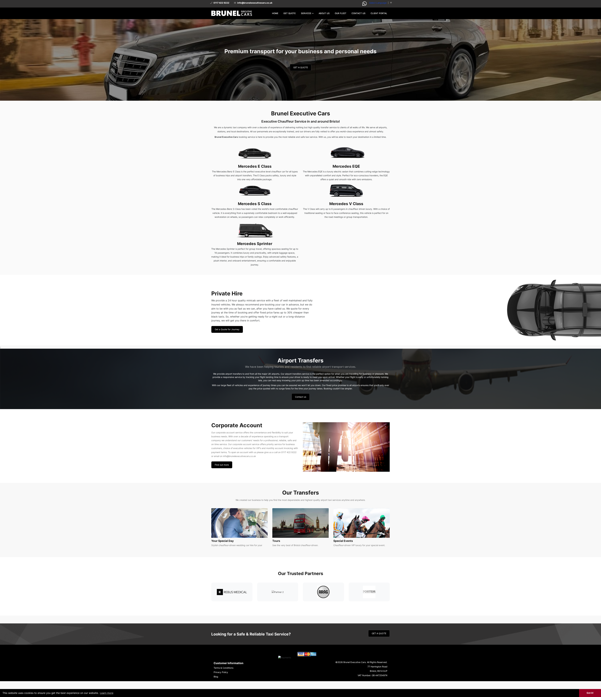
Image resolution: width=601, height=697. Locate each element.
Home (275, 13)
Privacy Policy (221, 672)
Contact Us (358, 13)
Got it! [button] (590, 693)
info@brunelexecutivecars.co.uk (254, 2)
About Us (324, 13)
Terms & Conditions (223, 667)
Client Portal (379, 13)
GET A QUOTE (300, 67)
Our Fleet (340, 13)
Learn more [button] (106, 692)
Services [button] (306, 13)
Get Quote (289, 13)
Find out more (222, 464)
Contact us (300, 396)
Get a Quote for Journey (227, 329)
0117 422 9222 (221, 2)
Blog (216, 676)
